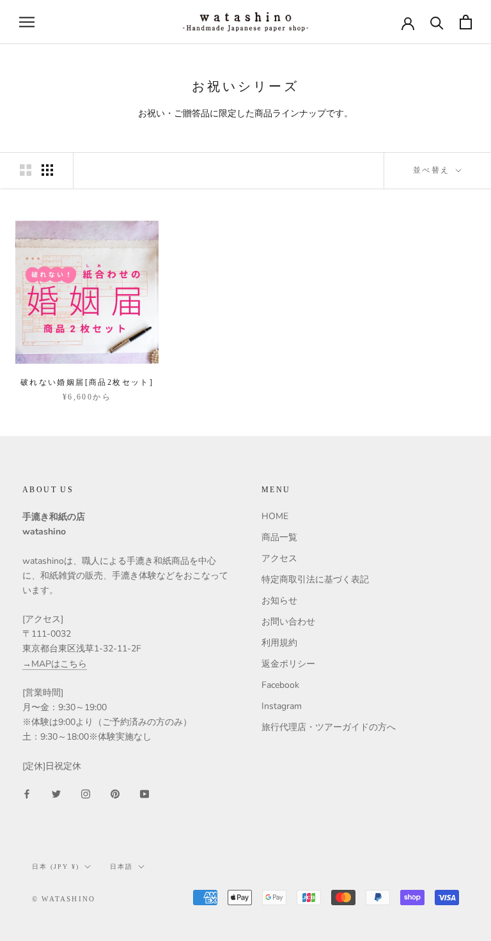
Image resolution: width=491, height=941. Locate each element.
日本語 (121, 866)
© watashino (63, 899)
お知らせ (279, 601)
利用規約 (279, 643)
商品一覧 (279, 537)
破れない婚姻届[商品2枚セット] (86, 382)
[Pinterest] (115, 793)
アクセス (279, 558)
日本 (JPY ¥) (55, 866)
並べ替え (433, 170)
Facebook (280, 685)
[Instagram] (85, 793)
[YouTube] (144, 793)
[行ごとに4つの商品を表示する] (47, 170)
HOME (274, 516)
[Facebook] (26, 793)
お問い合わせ (288, 622)
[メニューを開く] (27, 22)
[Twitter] (56, 793)
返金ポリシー (288, 664)
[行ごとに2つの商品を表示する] (25, 170)
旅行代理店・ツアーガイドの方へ (328, 727)
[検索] (437, 22)
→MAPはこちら (54, 664)
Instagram (281, 706)
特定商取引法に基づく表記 (315, 579)
